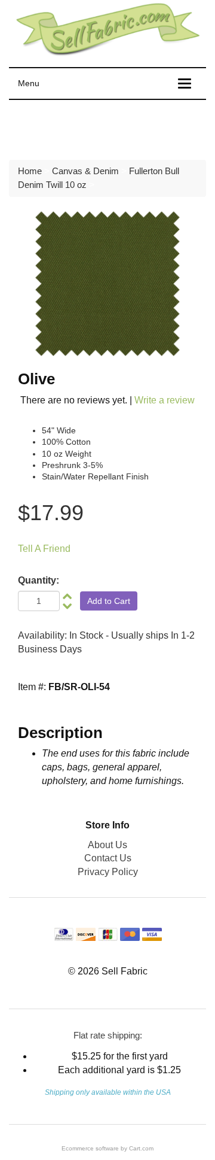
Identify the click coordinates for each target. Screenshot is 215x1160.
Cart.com (141, 1148)
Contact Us (107, 858)
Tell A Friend (44, 548)
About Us (107, 845)
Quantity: (38, 580)
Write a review (164, 400)
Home (30, 171)
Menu (28, 83)
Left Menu (42, 127)
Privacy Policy (108, 872)
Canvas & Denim (85, 171)
